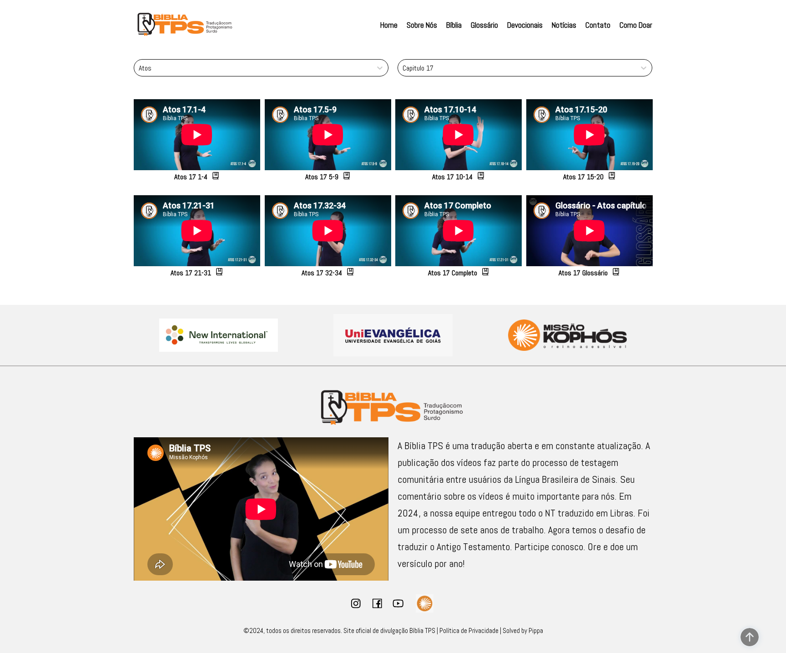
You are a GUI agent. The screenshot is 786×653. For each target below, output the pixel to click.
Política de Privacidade (469, 630)
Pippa (536, 630)
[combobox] (139, 68)
